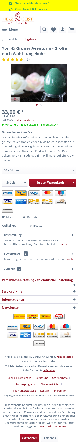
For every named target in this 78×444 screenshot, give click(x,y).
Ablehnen (50, 438)
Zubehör (12, 268)
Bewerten (33, 217)
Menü (13, 29)
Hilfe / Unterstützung (24, 390)
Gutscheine (41, 377)
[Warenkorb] (72, 29)
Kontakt (44, 390)
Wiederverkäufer (50, 384)
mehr (63, 244)
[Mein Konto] (62, 29)
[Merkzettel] (53, 29)
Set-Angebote (60, 377)
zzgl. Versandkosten (25, 120)
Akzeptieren (29, 438)
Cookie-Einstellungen (19, 377)
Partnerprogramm (26, 384)
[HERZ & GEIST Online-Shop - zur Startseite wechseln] (18, 18)
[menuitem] (10, 29)
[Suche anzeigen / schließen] (44, 29)
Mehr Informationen (53, 426)
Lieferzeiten (49, 370)
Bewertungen (12, 253)
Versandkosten (64, 356)
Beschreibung (13, 235)
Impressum (59, 390)
